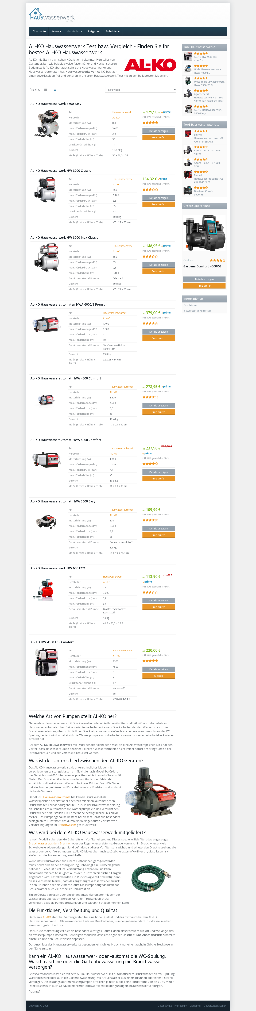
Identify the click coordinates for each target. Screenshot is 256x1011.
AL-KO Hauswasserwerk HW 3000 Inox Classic (64, 237)
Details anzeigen (158, 131)
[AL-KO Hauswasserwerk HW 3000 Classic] (46, 190)
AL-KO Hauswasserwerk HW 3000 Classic (60, 170)
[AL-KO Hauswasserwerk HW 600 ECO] (46, 588)
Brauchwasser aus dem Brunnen (50, 843)
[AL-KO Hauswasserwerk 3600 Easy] (46, 124)
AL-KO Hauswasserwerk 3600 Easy (55, 104)
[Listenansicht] (55, 90)
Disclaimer (190, 305)
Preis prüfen (158, 137)
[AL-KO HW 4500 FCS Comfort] (46, 662)
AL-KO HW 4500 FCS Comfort (52, 642)
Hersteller (73, 31)
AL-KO (116, 117)
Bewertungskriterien (197, 311)
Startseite (39, 31)
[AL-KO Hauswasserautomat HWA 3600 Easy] (46, 521)
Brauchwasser (66, 825)
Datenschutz (165, 1005)
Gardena (188, 260)
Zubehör (112, 31)
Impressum (180, 1005)
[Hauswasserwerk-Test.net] (60, 15)
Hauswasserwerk (121, 112)
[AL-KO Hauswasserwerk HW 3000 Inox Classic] (46, 257)
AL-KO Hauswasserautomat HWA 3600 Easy (62, 501)
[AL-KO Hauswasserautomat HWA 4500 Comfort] (46, 398)
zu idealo (158, 675)
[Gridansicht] (45, 90)
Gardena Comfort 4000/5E (202, 266)
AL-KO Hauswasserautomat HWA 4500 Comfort (65, 378)
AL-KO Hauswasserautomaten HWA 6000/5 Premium (69, 304)
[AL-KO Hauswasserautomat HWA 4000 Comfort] (46, 460)
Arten (55, 31)
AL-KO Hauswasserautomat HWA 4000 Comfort (65, 440)
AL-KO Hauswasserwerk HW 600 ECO (57, 568)
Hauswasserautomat (114, 312)
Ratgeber (94, 31)
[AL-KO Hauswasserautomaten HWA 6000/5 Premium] (46, 324)
